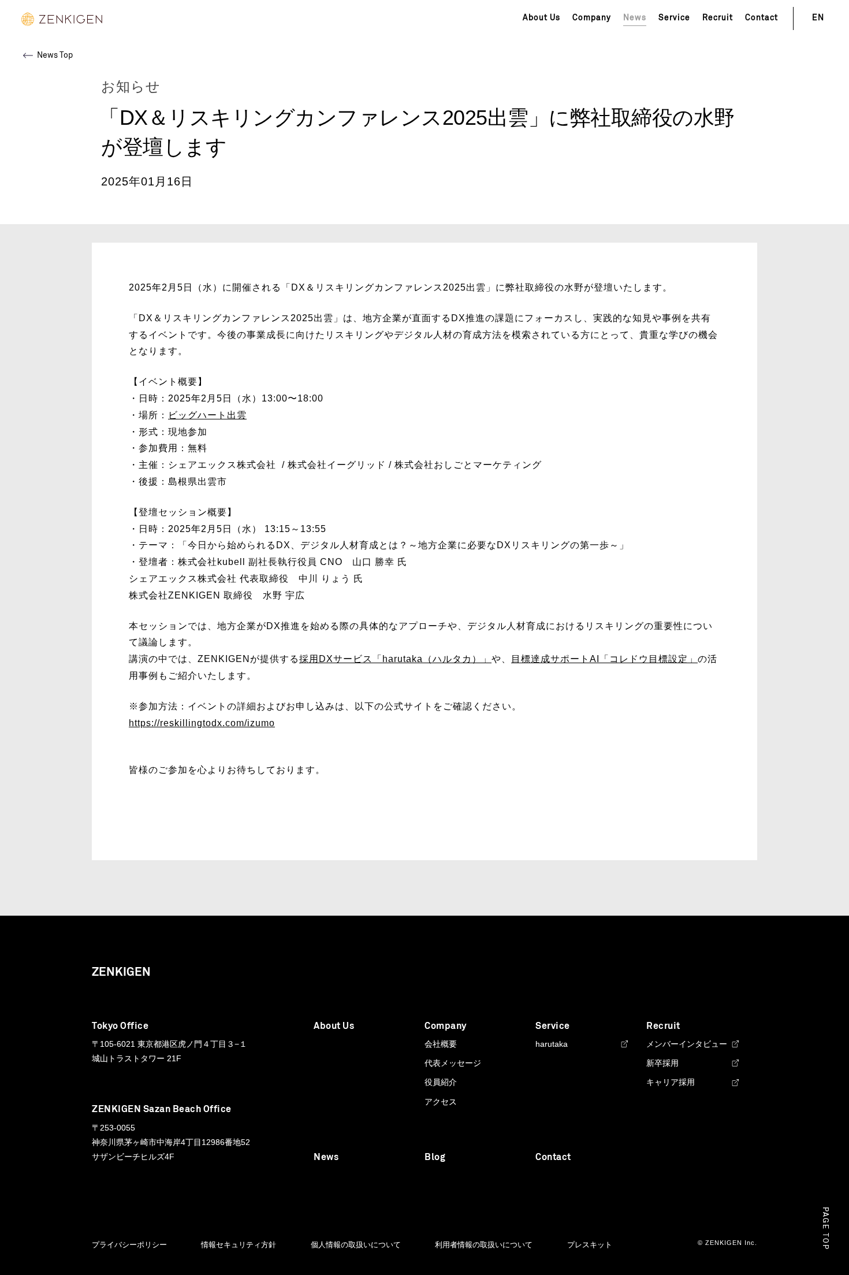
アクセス (441, 1101)
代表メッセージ (453, 1063)
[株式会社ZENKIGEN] (61, 18)
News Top (55, 55)
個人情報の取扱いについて (356, 1244)
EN (818, 18)
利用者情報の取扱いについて (484, 1244)
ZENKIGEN (121, 972)
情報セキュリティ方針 (238, 1244)
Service (674, 18)
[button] (825, 1229)
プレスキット (589, 1244)
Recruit (717, 18)
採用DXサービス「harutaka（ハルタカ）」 (395, 659)
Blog (435, 1157)
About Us (541, 18)
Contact (761, 18)
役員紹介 (441, 1082)
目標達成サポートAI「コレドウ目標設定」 (604, 659)
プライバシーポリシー (129, 1244)
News (326, 1157)
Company (591, 18)
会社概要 (441, 1044)
